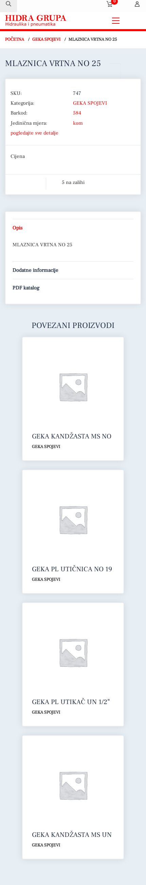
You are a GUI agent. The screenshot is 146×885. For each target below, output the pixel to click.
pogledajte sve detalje (34, 133)
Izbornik (132, 20)
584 (77, 113)
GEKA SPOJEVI (46, 39)
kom (78, 123)
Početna (14, 39)
